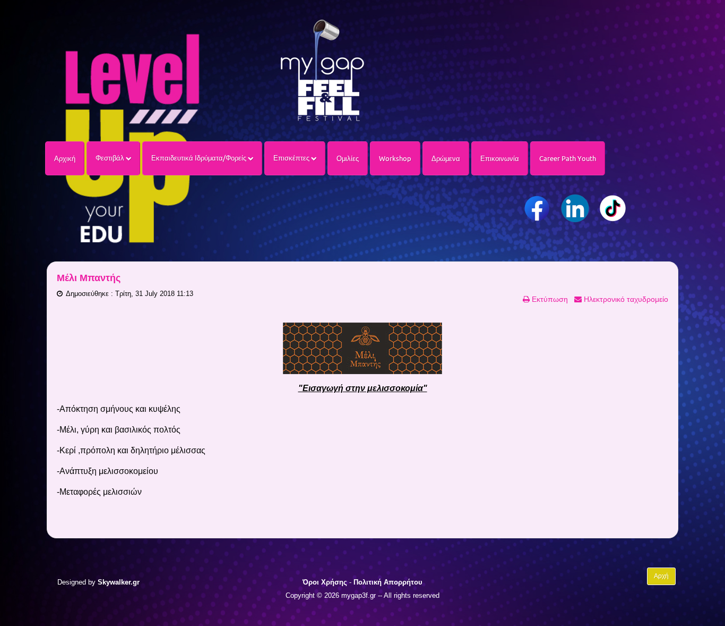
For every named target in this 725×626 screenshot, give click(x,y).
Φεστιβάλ (111, 158)
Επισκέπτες (292, 158)
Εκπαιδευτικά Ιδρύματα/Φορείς (199, 158)
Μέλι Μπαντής (88, 278)
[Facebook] (537, 208)
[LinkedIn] (575, 208)
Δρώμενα (445, 158)
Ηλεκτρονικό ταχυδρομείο (625, 299)
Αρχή (661, 576)
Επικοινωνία (499, 158)
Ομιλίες (347, 158)
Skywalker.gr (119, 582)
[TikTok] (613, 208)
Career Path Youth (567, 158)
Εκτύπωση (549, 299)
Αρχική (64, 158)
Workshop (395, 158)
